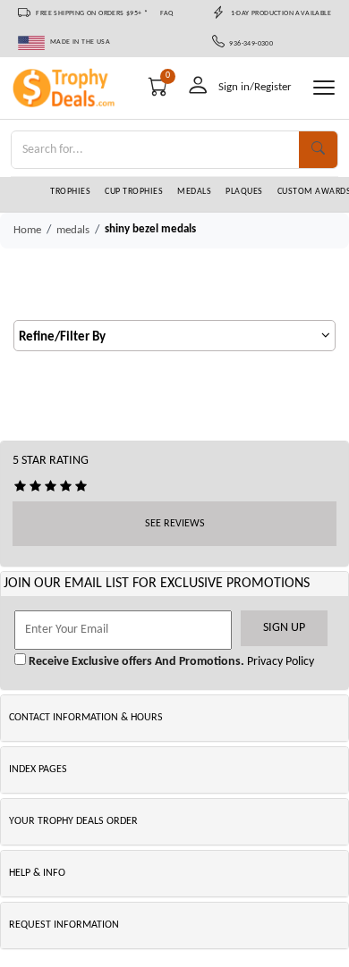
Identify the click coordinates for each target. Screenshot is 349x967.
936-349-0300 (249, 43)
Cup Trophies (134, 192)
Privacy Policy (279, 661)
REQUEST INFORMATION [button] (64, 925)
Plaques (244, 192)
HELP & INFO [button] (37, 873)
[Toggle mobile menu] (324, 87)
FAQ (167, 13)
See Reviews (175, 523)
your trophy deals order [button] (73, 821)
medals (72, 230)
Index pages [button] (38, 769)
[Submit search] (318, 149)
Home (27, 230)
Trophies (70, 192)
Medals (194, 192)
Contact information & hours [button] (86, 717)
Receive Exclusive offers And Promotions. (135, 661)
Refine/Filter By (62, 337)
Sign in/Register (255, 87)
